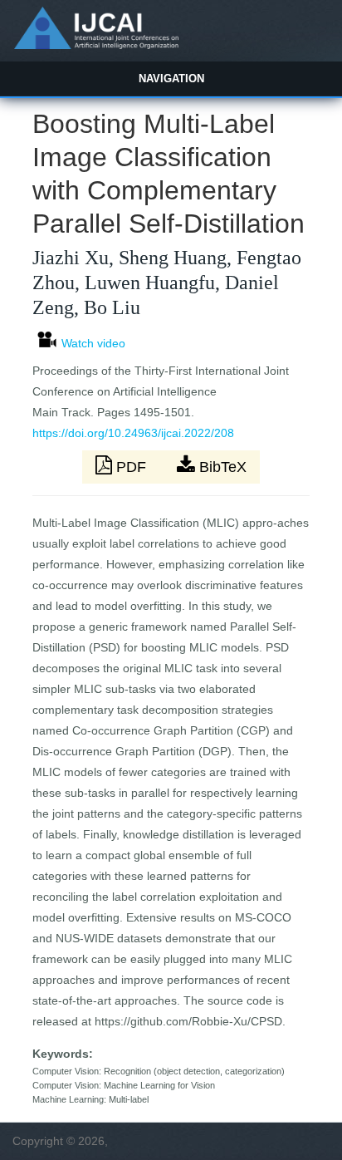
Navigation (171, 78)
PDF (131, 467)
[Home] (96, 45)
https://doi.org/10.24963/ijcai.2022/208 (133, 433)
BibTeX (221, 467)
